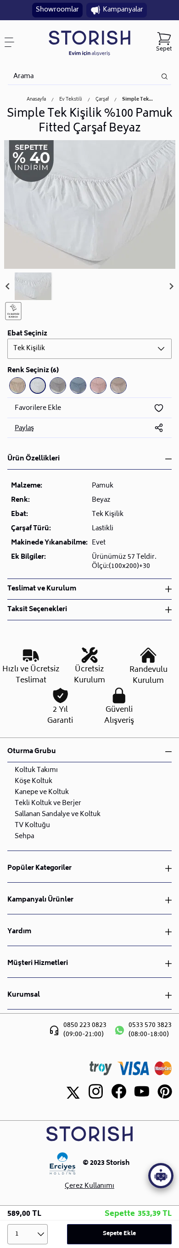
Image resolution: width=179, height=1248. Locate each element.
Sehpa (24, 836)
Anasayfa (36, 99)
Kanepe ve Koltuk (42, 792)
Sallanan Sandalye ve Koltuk (58, 814)
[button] (33, 286)
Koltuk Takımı (36, 770)
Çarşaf (102, 99)
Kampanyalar (123, 10)
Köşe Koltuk (33, 781)
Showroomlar (57, 10)
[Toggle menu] (12, 42)
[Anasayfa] (89, 42)
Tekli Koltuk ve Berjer (48, 803)
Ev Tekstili (70, 99)
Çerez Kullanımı (89, 1186)
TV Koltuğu (32, 825)
